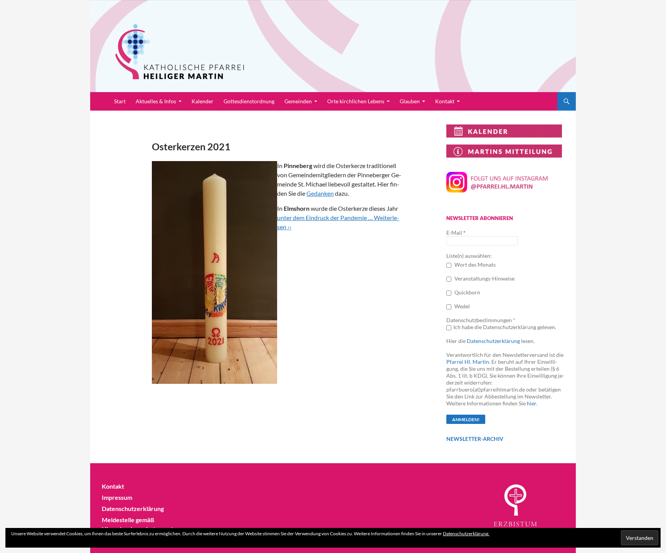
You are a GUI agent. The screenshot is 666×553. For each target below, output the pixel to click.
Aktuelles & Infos (156, 101)
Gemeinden (298, 101)
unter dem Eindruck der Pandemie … (325, 217)
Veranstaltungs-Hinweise (484, 278)
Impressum (117, 497)
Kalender (203, 101)
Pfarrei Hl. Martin (467, 361)
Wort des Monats (474, 264)
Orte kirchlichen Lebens (355, 101)
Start (120, 101)
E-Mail (456, 232)
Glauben (410, 101)
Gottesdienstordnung (249, 101)
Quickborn (466, 292)
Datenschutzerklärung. (466, 533)
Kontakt (444, 101)
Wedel (461, 306)
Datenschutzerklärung (493, 341)
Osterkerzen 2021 (191, 146)
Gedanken (320, 193)
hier (531, 403)
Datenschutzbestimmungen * (480, 320)
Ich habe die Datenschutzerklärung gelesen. (504, 327)
